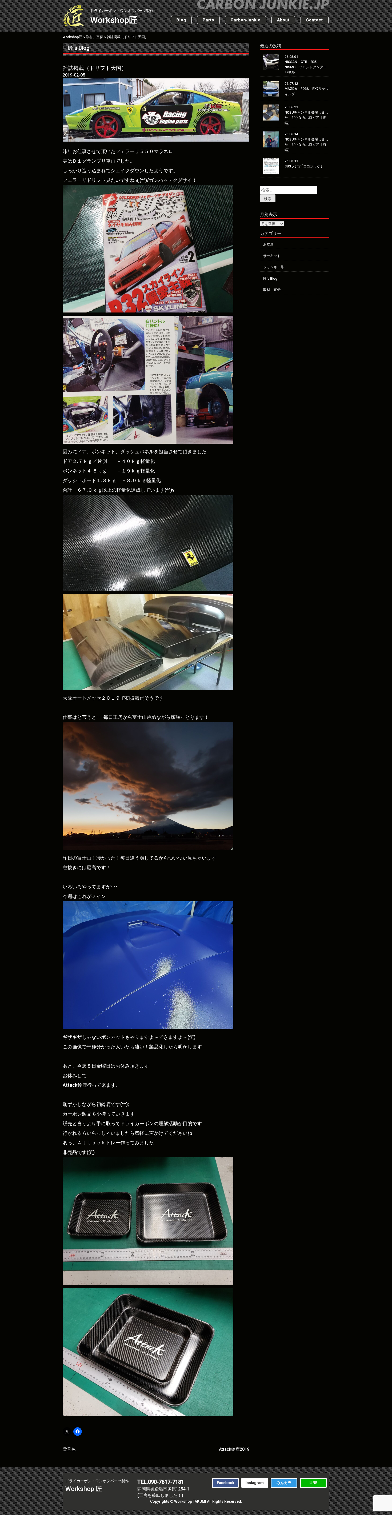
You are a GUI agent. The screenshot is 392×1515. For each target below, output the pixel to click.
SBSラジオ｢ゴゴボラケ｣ (303, 166)
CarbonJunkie (246, 20)
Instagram (255, 1483)
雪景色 (69, 1449)
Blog (181, 20)
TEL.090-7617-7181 (160, 1482)
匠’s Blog (270, 278)
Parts (208, 20)
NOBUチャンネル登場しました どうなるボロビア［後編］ (307, 117)
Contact (314, 20)
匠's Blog (79, 48)
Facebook (225, 1483)
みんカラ (284, 1483)
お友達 (268, 244)
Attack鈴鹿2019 (234, 1449)
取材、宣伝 (272, 290)
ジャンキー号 (273, 267)
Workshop (122, 17)
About (283, 20)
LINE (313, 1483)
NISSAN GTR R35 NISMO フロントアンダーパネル (306, 67)
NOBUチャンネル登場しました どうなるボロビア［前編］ (307, 144)
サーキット (272, 256)
